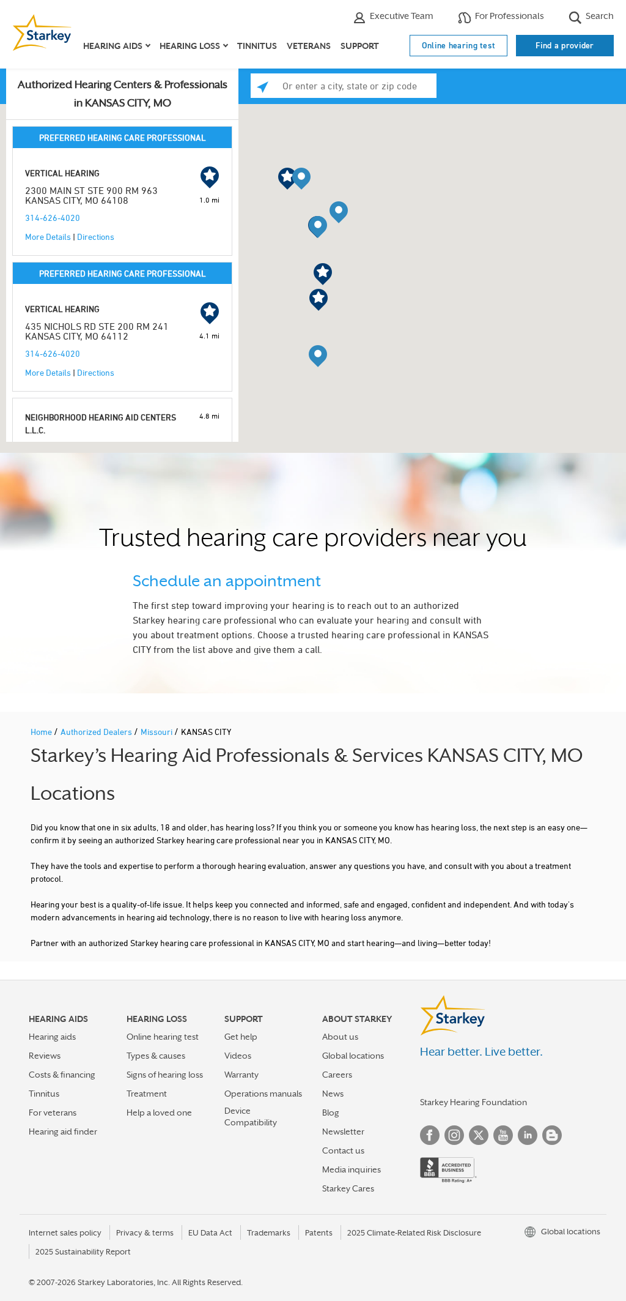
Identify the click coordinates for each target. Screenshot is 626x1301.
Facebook (430, 1135)
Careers (337, 1074)
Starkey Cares (348, 1188)
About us (340, 1037)
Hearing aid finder (63, 1131)
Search (599, 15)
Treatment (147, 1093)
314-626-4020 (52, 217)
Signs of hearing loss (165, 1074)
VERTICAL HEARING (62, 173)
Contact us (343, 1150)
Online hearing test (459, 45)
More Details (48, 236)
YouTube (503, 1135)
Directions (95, 236)
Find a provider (565, 45)
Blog (330, 1112)
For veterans (52, 1112)
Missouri (157, 731)
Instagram (454, 1135)
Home (42, 731)
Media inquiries (351, 1169)
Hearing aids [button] (112, 46)
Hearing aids (52, 1037)
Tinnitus (257, 46)
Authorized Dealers (97, 731)
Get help (240, 1037)
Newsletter (343, 1131)
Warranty (241, 1074)
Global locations (353, 1056)
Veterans (309, 46)
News (333, 1093)
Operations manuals (263, 1093)
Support (360, 46)
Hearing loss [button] (190, 46)
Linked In (527, 1135)
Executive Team (400, 15)
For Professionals (508, 15)
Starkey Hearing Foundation (473, 1102)
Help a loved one (159, 1112)
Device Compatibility (250, 1116)
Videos (237, 1056)
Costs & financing (62, 1074)
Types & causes (156, 1056)
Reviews (45, 1056)
